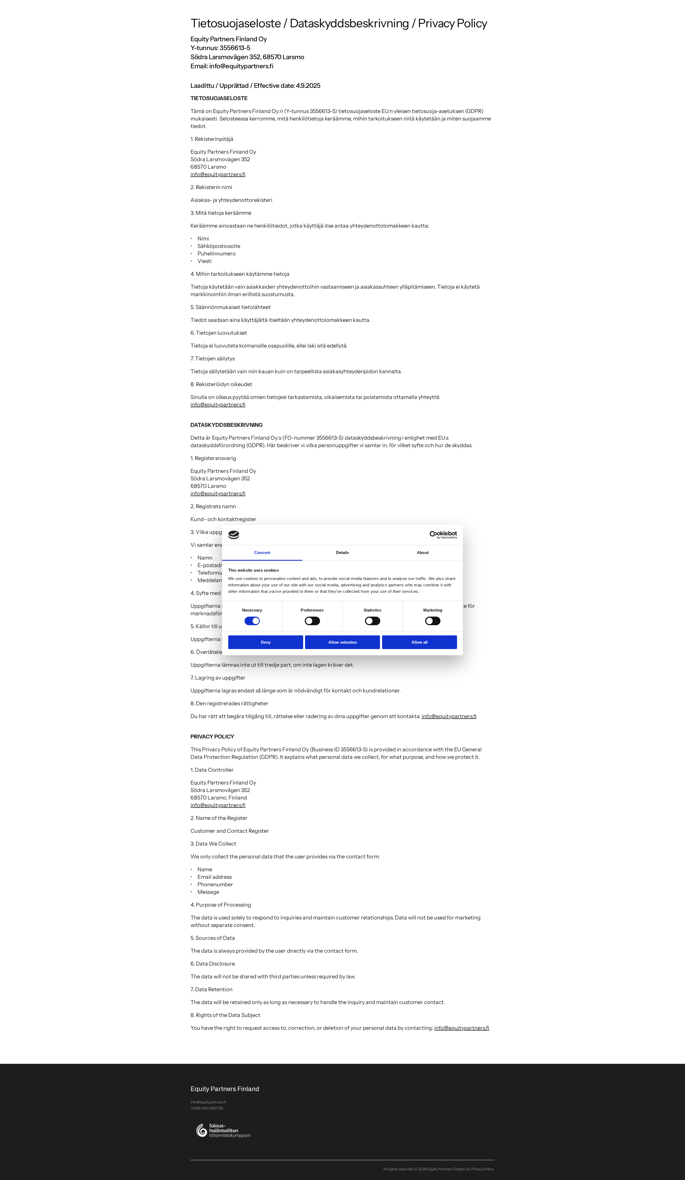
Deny (266, 642)
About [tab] (423, 552)
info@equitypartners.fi (208, 1102)
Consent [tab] (262, 552)
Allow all (420, 642)
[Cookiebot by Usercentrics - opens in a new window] (433, 535)
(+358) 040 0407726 (207, 1108)
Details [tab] (342, 552)
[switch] (312, 621)
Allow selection (342, 642)
